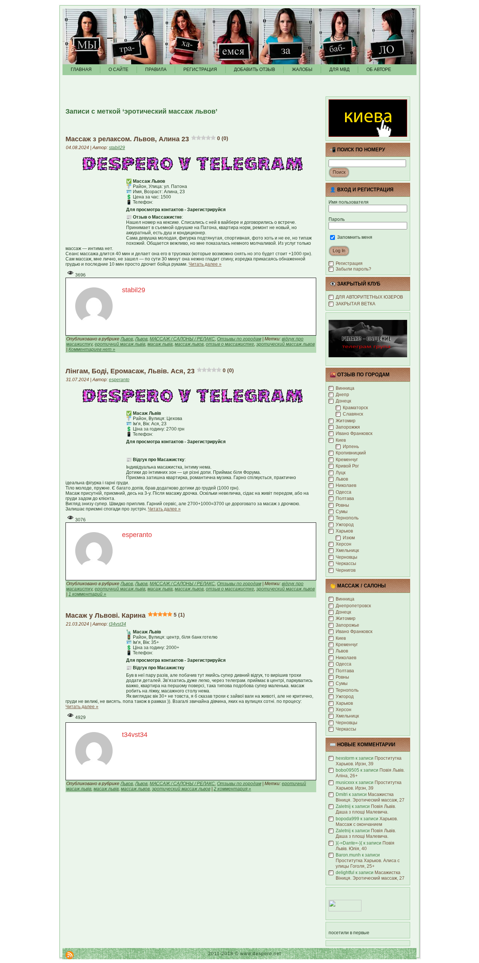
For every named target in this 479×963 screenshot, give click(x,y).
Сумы (342, 511)
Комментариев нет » (91, 349)
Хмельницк (347, 550)
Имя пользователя (349, 202)
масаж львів (160, 344)
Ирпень (351, 446)
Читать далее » (205, 264)
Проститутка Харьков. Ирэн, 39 (369, 761)
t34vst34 (117, 624)
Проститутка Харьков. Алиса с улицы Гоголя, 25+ (368, 863)
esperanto (119, 379)
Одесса (343, 492)
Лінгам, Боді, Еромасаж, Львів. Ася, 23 (149, 371)
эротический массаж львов (285, 344)
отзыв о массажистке (230, 344)
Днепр (342, 394)
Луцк (340, 472)
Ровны (342, 505)
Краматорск (355, 407)
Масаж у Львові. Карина (125, 615)
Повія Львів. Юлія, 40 (365, 845)
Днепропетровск (353, 605)
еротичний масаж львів (120, 344)
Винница (345, 388)
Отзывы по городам (239, 339)
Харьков (344, 531)
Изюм (349, 537)
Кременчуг (347, 459)
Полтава (345, 498)
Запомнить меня (354, 237)
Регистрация (349, 263)
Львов (126, 339)
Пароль (337, 219)
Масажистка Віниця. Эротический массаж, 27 (370, 797)
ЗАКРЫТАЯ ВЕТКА (355, 303)
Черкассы (346, 563)
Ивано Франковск (354, 433)
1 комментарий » (87, 594)
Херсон (343, 544)
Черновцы (346, 557)
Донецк (343, 401)
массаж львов (189, 344)
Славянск (353, 414)
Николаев (346, 485)
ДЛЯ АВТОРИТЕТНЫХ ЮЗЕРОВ (369, 297)
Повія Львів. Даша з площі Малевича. (366, 809)
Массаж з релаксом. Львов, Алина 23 (146, 139)
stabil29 (117, 147)
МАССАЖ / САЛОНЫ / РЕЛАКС (182, 339)
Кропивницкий (351, 453)
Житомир (346, 420)
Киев (341, 440)
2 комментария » (232, 788)
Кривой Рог (347, 466)
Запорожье (347, 625)
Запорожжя (348, 427)
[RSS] (69, 955)
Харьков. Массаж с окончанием (367, 821)
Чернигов (346, 570)
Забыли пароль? (353, 269)
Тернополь (347, 518)
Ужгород (345, 524)
